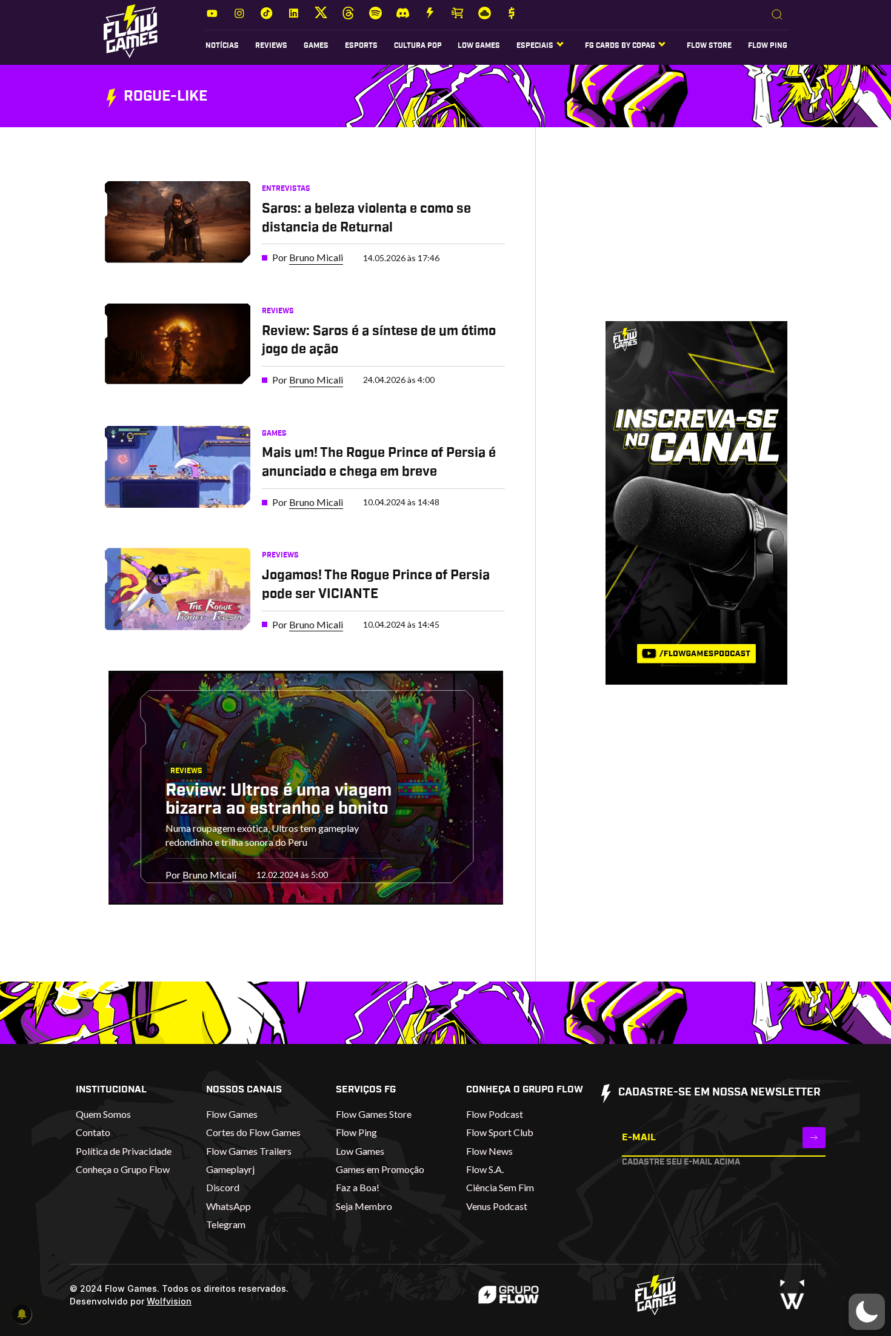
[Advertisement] (678, 235)
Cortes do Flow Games (253, 1132)
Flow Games (232, 1114)
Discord (222, 1187)
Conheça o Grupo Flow (123, 1169)
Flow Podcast (494, 1114)
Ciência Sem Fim (500, 1187)
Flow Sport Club (499, 1132)
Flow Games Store (374, 1114)
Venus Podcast (496, 1206)
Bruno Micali (316, 257)
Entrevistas (286, 188)
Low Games (479, 45)
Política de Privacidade (124, 1151)
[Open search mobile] (777, 15)
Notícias (222, 45)
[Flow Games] (131, 31)
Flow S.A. (485, 1169)
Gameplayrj (230, 1169)
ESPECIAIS (534, 45)
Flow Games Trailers (249, 1151)
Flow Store (709, 45)
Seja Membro (364, 1206)
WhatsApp (228, 1206)
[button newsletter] (814, 1137)
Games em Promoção (380, 1169)
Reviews (271, 45)
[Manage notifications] (22, 1314)
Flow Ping (767, 45)
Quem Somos (103, 1114)
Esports (361, 45)
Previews (280, 555)
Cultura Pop (418, 45)
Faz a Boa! (357, 1187)
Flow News (489, 1151)
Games (316, 45)
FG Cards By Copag (620, 45)
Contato (93, 1132)
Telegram (225, 1224)
